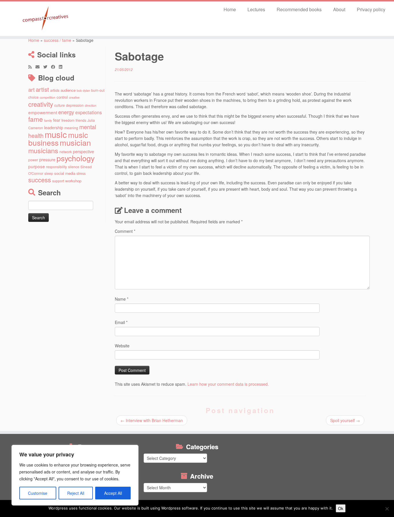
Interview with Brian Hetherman (152, 420)
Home (230, 9)
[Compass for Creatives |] (45, 18)
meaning (71, 127)
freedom (67, 120)
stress (81, 173)
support (58, 180)
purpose (36, 166)
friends (81, 120)
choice (33, 97)
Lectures (256, 9)
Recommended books (299, 9)
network (65, 151)
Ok (340, 508)
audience (68, 90)
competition (47, 97)
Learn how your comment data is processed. (228, 384)
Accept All (113, 493)
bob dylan (83, 90)
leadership (53, 127)
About (339, 9)
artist (42, 89)
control (62, 97)
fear (56, 120)
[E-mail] (39, 66)
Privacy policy (371, 9)
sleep (48, 173)
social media (64, 173)
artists (54, 90)
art (31, 89)
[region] (75, 475)
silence (73, 166)
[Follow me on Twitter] (47, 66)
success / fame (57, 40)
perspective (83, 151)
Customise (37, 493)
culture (59, 105)
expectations (88, 112)
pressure (47, 159)
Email (121, 322)
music (56, 134)
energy (66, 112)
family (48, 120)
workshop (73, 180)
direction (90, 105)
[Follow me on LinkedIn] (62, 66)
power (33, 159)
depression (75, 105)
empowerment (42, 112)
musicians (43, 150)
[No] (387, 509)
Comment (125, 231)
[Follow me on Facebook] (55, 66)
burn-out (97, 90)
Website (122, 346)
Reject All (75, 493)
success (39, 179)
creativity (40, 103)
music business (58, 138)
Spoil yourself (345, 420)
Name (121, 299)
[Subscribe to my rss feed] (31, 66)
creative (74, 97)
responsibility (56, 166)
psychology (76, 158)
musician (75, 142)
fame (35, 118)
